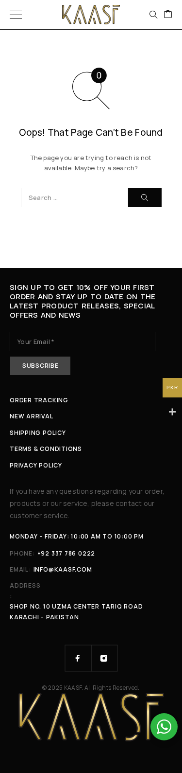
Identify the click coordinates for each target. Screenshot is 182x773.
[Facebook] (78, 658)
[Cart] (168, 14)
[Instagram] (104, 658)
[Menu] (16, 14)
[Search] (153, 14)
